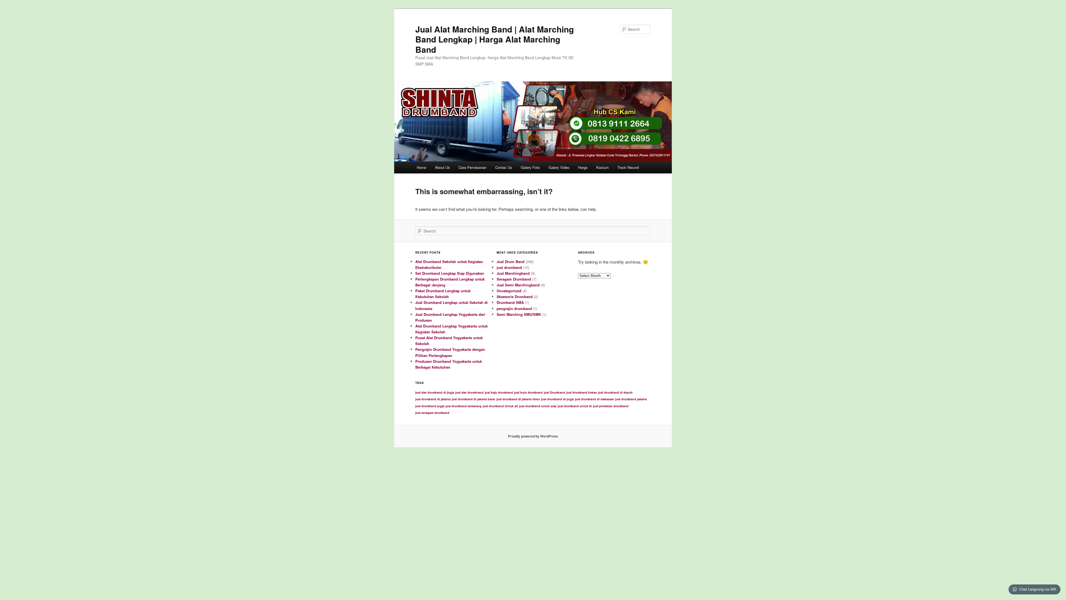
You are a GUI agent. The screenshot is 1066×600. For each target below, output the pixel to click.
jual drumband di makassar (594, 399)
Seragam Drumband (514, 279)
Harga (582, 167)
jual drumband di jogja (557, 399)
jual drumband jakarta (631, 399)
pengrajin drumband (514, 308)
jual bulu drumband (528, 392)
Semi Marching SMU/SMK (519, 314)
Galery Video (559, 167)
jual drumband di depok (615, 392)
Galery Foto (530, 167)
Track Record (628, 167)
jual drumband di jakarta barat (473, 399)
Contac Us (503, 167)
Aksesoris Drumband (515, 296)
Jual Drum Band (510, 261)
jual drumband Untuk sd (500, 406)
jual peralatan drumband (610, 406)
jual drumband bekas (581, 392)
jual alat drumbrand (469, 392)
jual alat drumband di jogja (434, 392)
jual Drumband (554, 392)
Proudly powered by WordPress (533, 436)
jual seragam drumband (432, 413)
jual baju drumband (499, 392)
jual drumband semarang (464, 406)
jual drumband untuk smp (538, 406)
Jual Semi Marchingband (518, 285)
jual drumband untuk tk (575, 406)
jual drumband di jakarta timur (518, 399)
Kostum (602, 167)
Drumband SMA (510, 302)
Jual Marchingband (513, 273)
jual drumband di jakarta (433, 399)
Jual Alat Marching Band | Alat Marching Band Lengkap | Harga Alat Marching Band (494, 39)
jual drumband (509, 267)
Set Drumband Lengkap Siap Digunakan (449, 273)
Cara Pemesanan (472, 167)
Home (421, 167)
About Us (442, 167)
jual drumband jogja (429, 406)
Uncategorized (509, 290)
